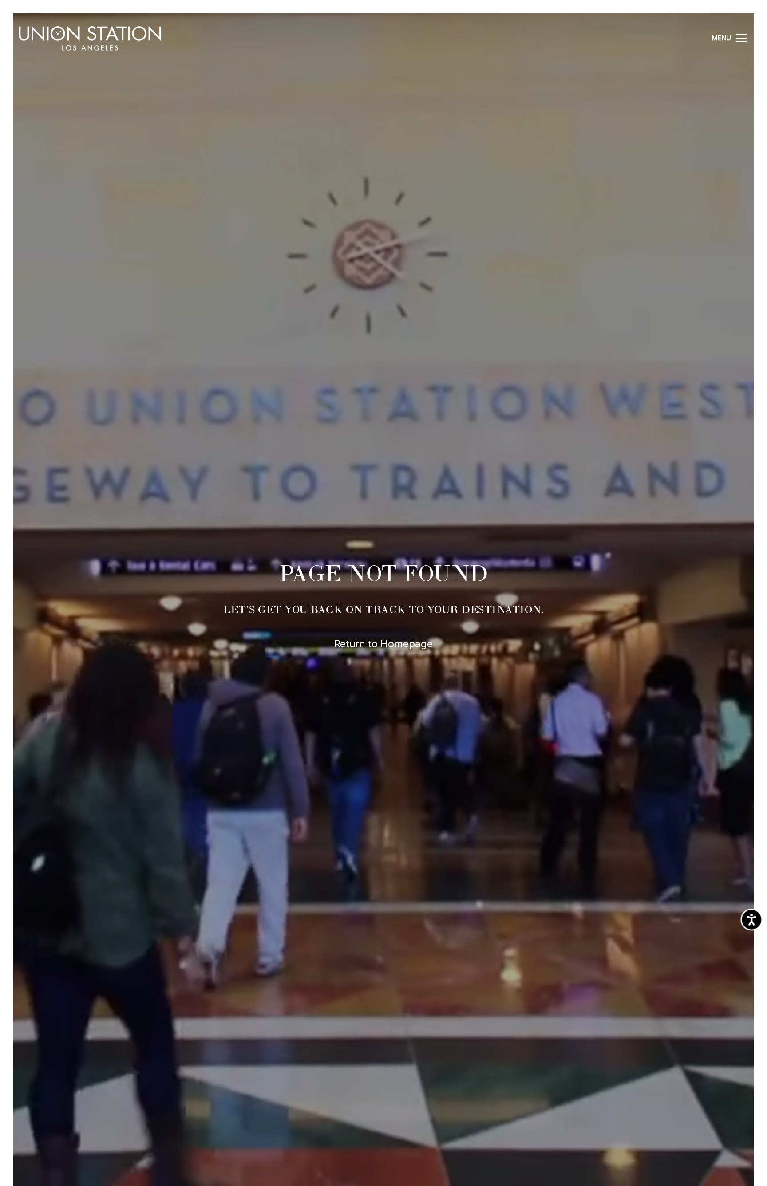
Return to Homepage (383, 644)
